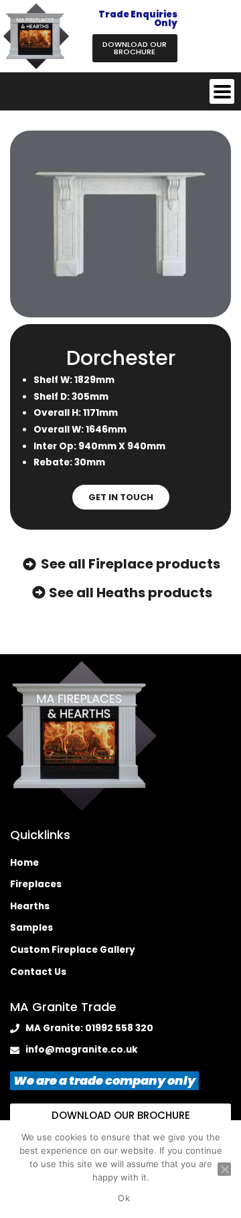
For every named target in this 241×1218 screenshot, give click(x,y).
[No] (224, 1169)
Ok (124, 1198)
